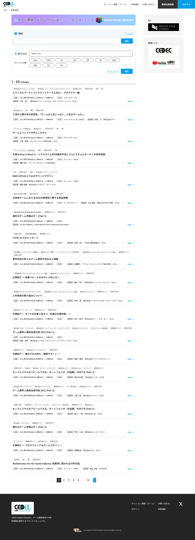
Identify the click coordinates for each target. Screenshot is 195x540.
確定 (127, 41)
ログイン (186, 4)
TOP (5, 10)
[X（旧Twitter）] (181, 504)
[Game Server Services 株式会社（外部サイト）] (73, 20)
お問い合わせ (148, 4)
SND (114, 60)
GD (74, 60)
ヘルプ (130, 33)
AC (101, 60)
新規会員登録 (168, 4)
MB (35, 65)
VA (61, 60)
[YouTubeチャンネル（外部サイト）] (163, 63)
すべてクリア (113, 71)
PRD (48, 60)
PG (61, 65)
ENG (35, 60)
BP (88, 60)
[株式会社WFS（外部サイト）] (163, 27)
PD (48, 65)
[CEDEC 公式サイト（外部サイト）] (163, 51)
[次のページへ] (94, 480)
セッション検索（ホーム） (116, 4)
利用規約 (135, 4)
